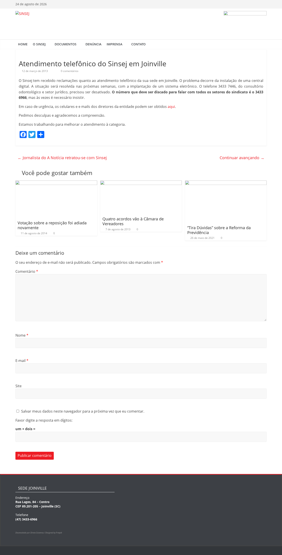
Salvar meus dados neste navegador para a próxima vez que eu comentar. (82, 411)
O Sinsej (39, 44)
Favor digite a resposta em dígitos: (43, 420)
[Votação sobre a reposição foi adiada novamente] (56, 183)
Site (18, 386)
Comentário (26, 271)
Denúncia (93, 44)
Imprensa (114, 44)
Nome (21, 335)
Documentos (65, 44)
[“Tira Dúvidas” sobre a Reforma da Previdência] (226, 183)
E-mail (21, 360)
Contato (138, 44)
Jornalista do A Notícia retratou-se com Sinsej (62, 157)
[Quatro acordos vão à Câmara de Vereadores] (141, 183)
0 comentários (69, 71)
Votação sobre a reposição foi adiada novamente (52, 225)
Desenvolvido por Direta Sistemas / (30, 532)
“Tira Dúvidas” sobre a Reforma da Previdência (219, 230)
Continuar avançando (242, 157)
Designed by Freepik (53, 532)
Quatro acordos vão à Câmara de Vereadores (133, 221)
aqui (171, 106)
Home (23, 44)
